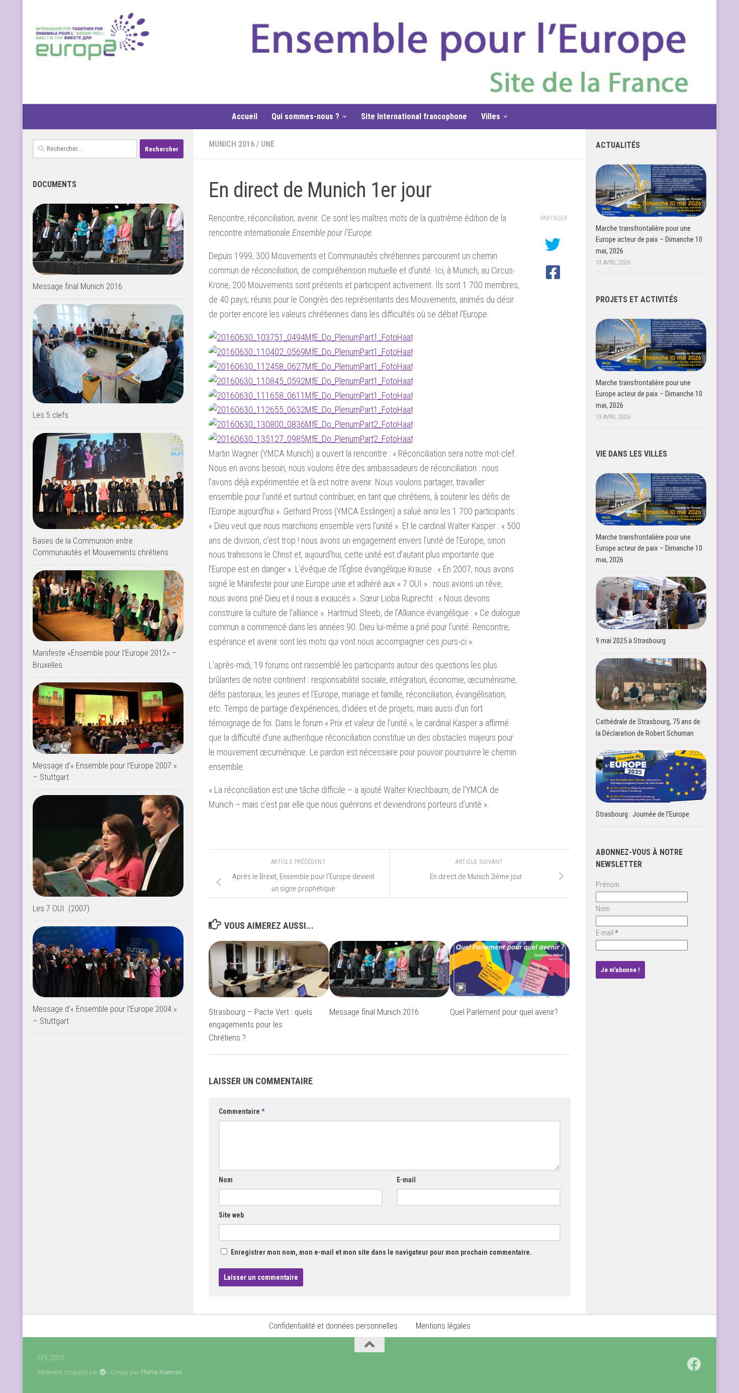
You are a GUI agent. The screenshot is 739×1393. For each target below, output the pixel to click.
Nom (226, 1180)
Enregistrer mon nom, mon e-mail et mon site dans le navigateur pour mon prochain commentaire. (381, 1252)
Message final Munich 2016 (374, 1011)
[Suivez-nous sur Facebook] (694, 1364)
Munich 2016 (231, 144)
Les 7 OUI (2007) (61, 908)
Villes (490, 116)
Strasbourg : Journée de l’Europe (642, 814)
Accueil (244, 116)
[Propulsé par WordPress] (103, 1372)
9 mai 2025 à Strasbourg (631, 640)
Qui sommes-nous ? (305, 116)
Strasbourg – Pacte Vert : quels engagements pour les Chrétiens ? (260, 1024)
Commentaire (241, 1111)
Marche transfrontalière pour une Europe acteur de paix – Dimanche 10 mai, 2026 (649, 239)
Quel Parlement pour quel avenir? (504, 1011)
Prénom (607, 884)
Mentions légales (443, 1326)
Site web (231, 1215)
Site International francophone (414, 116)
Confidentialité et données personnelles (333, 1326)
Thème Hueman (161, 1372)
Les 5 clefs (50, 415)
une (267, 144)
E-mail (406, 1180)
